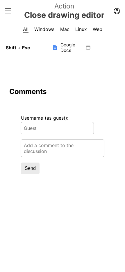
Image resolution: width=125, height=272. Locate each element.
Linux (81, 29)
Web (97, 29)
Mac (64, 29)
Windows (44, 29)
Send (30, 168)
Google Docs (67, 47)
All (25, 29)
